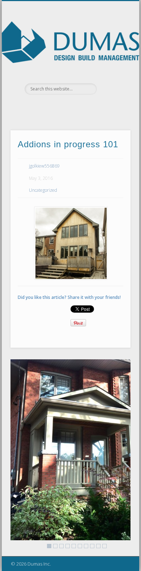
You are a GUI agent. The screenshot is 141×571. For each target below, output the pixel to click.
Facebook (47, 107)
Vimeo (77, 107)
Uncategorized (43, 190)
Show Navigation (113, 65)
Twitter (62, 107)
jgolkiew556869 (44, 166)
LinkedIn (92, 107)
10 (104, 546)
